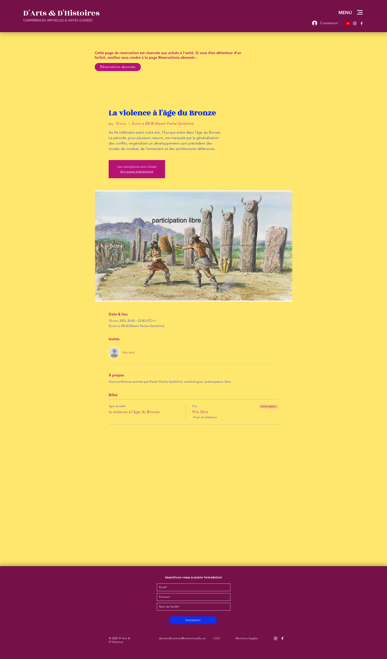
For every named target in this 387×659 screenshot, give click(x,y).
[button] (360, 12)
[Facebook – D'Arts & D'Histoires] (361, 23)
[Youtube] (348, 23)
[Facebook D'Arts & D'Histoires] (282, 638)
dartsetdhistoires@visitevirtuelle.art (182, 638)
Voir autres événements (136, 171)
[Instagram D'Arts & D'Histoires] (275, 638)
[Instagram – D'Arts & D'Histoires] (355, 23)
